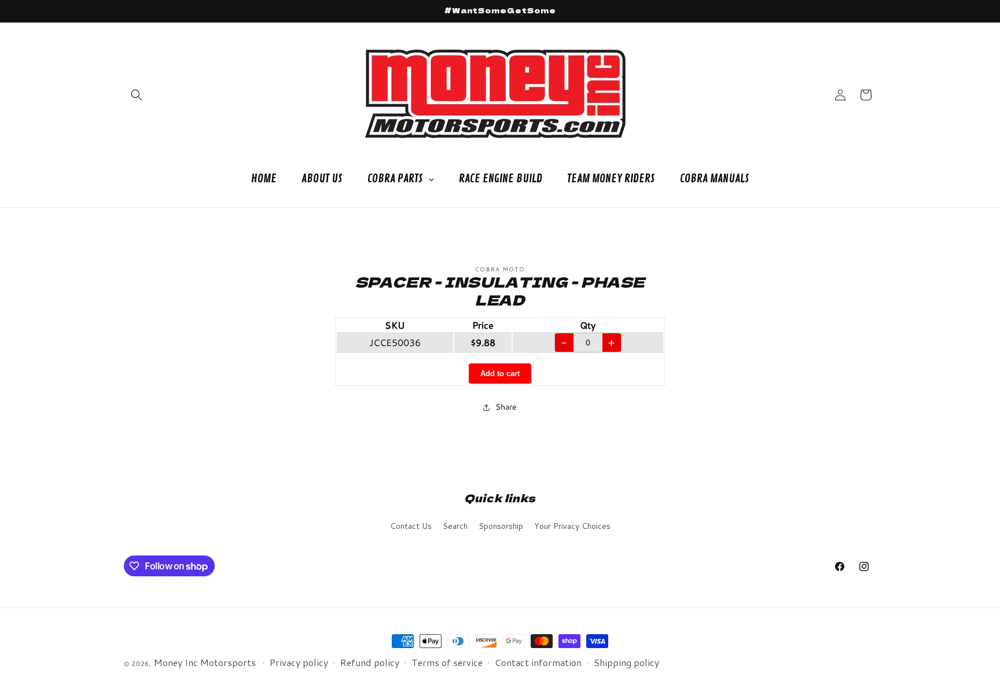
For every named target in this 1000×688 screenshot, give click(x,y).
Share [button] (506, 407)
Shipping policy (626, 662)
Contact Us (411, 526)
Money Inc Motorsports (205, 662)
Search (455, 526)
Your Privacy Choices (572, 526)
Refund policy (369, 662)
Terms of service (447, 662)
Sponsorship (501, 526)
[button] (136, 95)
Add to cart (500, 373)
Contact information (538, 662)
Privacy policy (299, 662)
